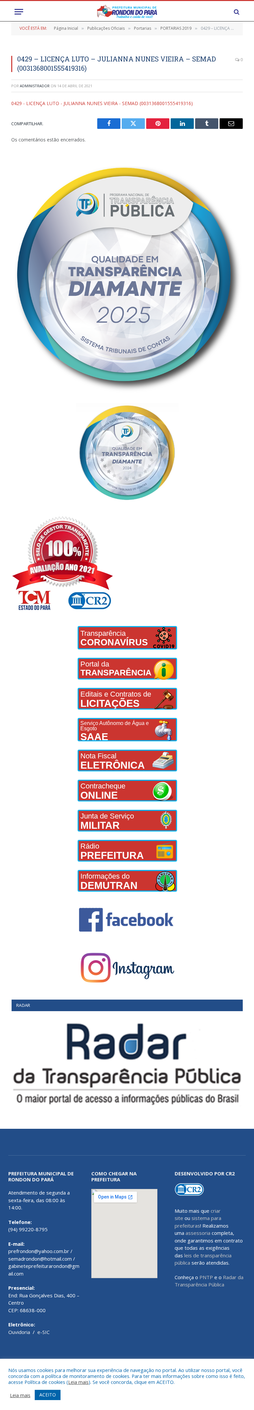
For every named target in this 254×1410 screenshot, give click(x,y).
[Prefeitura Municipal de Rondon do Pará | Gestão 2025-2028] (127, 11)
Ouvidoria (19, 1332)
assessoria (198, 1233)
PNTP (206, 1277)
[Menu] (19, 11)
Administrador (35, 85)
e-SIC (43, 1332)
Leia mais (78, 1382)
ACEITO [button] (47, 1394)
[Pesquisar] (236, 11)
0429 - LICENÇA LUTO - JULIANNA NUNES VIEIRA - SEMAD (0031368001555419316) (102, 103)
